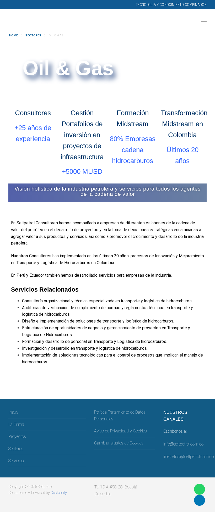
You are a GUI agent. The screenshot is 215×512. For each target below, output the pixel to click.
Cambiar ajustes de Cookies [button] (118, 443)
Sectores (33, 35)
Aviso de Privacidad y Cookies (120, 430)
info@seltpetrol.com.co (183, 444)
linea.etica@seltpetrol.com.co (188, 456)
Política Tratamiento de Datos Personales (120, 415)
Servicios (16, 460)
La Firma (16, 424)
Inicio (13, 412)
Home (13, 35)
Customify (59, 493)
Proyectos (17, 436)
